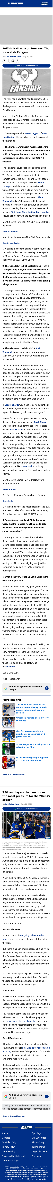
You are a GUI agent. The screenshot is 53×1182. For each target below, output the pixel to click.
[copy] (17, 61)
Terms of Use (38, 1147)
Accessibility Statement (13, 1156)
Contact (6, 1138)
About (5, 1133)
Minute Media (14, 1167)
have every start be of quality (21, 1021)
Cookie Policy (8, 1151)
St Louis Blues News (17, 774)
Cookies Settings (10, 1160)
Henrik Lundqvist (10, 243)
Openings (36, 1133)
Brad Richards (12, 405)
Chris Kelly (7, 501)
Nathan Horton (10, 231)
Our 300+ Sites (39, 1138)
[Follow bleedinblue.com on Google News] (47, 688)
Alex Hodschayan (13, 56)
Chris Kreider (28, 212)
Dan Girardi (26, 466)
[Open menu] (3, 3)
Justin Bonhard (12, 804)
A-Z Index (36, 1156)
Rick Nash (16, 212)
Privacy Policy (8, 1147)
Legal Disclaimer (40, 1151)
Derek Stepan (40, 422)
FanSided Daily (9, 1142)
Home (4, 774)
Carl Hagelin (42, 212)
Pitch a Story (38, 1142)
